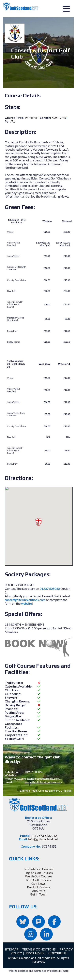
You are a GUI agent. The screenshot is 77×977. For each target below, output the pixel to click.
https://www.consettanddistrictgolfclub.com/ (32, 778)
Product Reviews (38, 887)
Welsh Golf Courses (38, 876)
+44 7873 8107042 (44, 835)
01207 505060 (50, 588)
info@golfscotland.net (43, 839)
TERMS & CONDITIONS (38, 949)
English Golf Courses (38, 872)
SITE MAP (11, 949)
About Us (38, 891)
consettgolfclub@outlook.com (25, 600)
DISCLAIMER (35, 953)
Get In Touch (38, 894)
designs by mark (59, 970)
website (26, 603)
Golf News (38, 883)
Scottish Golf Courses (38, 869)
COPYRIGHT (57, 953)
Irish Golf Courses (38, 880)
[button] (38, 522)
